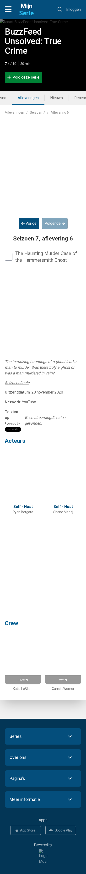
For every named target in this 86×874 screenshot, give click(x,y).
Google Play (63, 830)
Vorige (31, 223)
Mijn (26, 9)
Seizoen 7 (37, 112)
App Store (27, 830)
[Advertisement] (43, 163)
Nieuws (56, 98)
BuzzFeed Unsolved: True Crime (33, 41)
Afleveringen (28, 98)
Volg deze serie (26, 77)
